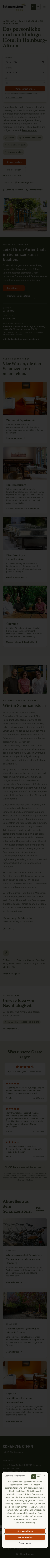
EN (38, 1477)
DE (34, 1477)
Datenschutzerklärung (25, 1522)
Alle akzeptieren (25, 1531)
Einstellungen (25, 1543)
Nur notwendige (25, 1537)
